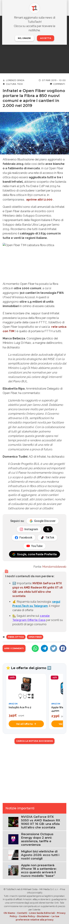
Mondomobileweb (54, 566)
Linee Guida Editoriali (42, 913)
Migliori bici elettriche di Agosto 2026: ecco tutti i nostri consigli (40, 855)
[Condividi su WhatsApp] (35, 648)
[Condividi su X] (53, 648)
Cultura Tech (14, 84)
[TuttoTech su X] (48, 529)
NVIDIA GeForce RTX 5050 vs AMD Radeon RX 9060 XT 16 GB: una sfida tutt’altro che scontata (40, 822)
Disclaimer (43, 916)
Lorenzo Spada (15, 80)
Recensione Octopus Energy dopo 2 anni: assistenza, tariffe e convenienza (37, 839)
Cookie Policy (27, 916)
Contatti (22, 913)
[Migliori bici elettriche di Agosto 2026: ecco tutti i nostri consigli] (13, 854)
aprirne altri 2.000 (39, 199)
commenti (59, 84)
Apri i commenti (14, 648)
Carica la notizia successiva (34, 741)
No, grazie (24, 38)
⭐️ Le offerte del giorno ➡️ (28, 668)
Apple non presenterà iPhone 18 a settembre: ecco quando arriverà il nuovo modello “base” (39, 870)
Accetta (45, 38)
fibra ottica (16, 637)
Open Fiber (35, 637)
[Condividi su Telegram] (44, 648)
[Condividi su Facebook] (62, 648)
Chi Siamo (9, 913)
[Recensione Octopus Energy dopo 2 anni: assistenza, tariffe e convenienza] (13, 839)
